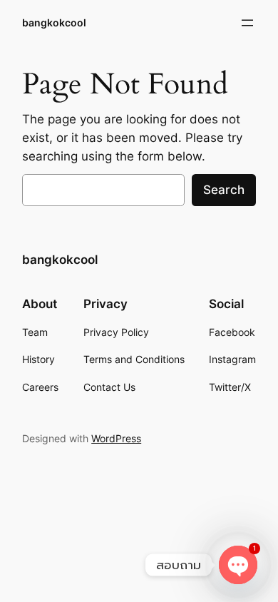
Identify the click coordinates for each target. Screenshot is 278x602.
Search (223, 190)
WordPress (116, 438)
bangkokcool (54, 22)
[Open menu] (247, 22)
